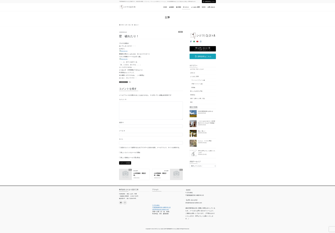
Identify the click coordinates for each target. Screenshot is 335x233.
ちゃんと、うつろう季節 (204, 141)
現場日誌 (192, 94)
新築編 (193, 87)
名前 (121, 122)
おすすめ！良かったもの (197, 69)
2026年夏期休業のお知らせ (205, 111)
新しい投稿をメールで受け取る (130, 157)
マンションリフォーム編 (198, 80)
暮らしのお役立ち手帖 (196, 91)
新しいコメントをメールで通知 (130, 152)
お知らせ (192, 72)
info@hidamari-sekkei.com (160, 209)
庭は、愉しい (201, 131)
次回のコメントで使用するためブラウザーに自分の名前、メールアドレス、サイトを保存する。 (151, 147)
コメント (122, 99)
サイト (121, 139)
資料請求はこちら (210, 1)
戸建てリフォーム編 (196, 83)
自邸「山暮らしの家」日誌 (197, 98)
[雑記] (125, 172)
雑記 (180, 32)
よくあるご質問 (194, 76)
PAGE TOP (326, 224)
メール (122, 131)
